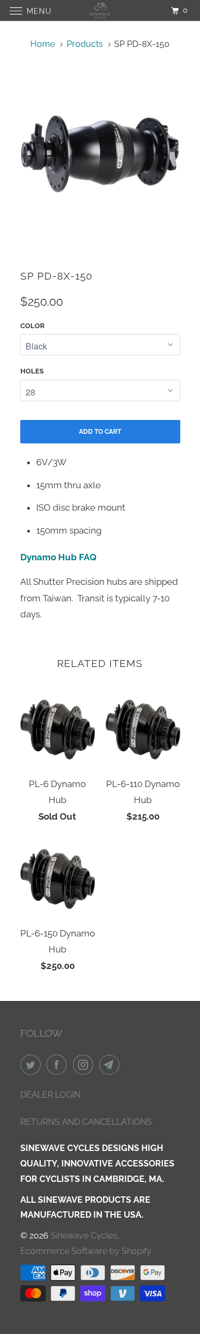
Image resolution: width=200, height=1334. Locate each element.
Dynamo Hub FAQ (58, 557)
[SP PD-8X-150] (100, 154)
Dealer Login (50, 1095)
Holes (32, 371)
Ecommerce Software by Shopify (85, 1251)
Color (32, 326)
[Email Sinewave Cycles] (111, 1064)
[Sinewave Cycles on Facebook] (58, 1064)
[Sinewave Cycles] (100, 10)
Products (85, 44)
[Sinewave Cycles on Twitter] (32, 1064)
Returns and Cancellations (86, 1122)
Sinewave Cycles (84, 1235)
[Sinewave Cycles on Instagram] (85, 1064)
